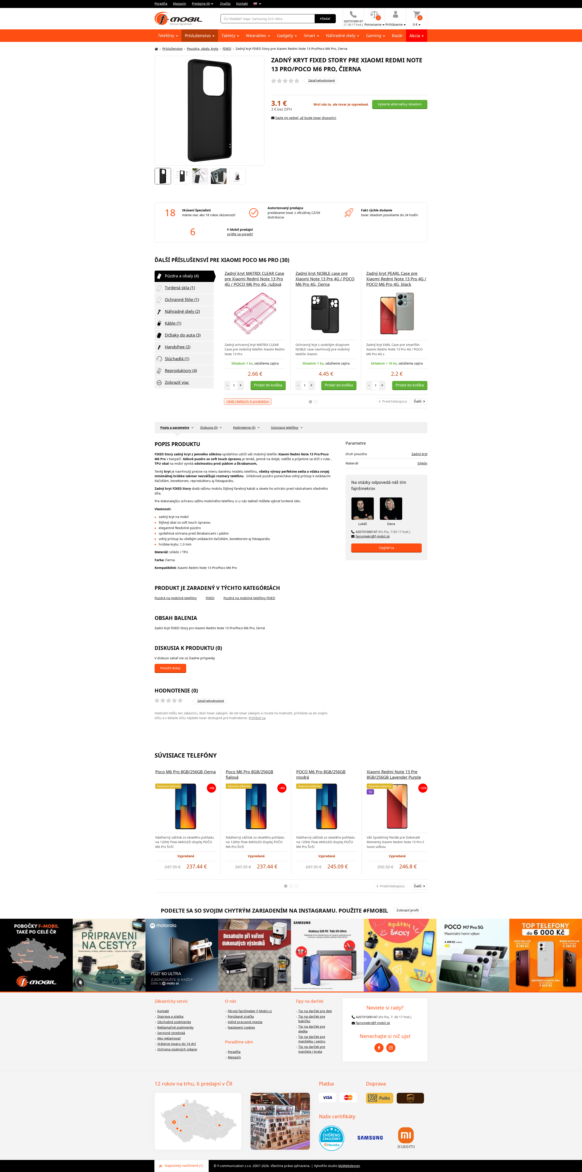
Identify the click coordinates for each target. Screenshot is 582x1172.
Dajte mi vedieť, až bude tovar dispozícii (305, 118)
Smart (310, 35)
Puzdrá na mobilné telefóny (176, 598)
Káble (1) (173, 323)
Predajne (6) (201, 3)
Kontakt (242, 3)
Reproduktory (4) (181, 370)
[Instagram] (390, 1047)
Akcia (415, 35)
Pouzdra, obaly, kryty (202, 48)
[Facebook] (379, 1047)
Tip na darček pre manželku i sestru (311, 1039)
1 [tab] (310, 401)
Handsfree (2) (177, 347)
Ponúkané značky (241, 1016)
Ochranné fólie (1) (182, 299)
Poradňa (161, 3)
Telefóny (166, 35)
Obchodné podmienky (174, 1022)
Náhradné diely (341, 35)
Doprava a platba (170, 1016)
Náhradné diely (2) (182, 311)
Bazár (397, 35)
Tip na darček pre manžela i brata (311, 1049)
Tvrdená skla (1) (180, 287)
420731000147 (383, 532)
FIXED (227, 48)
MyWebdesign (349, 1166)
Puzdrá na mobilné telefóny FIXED (249, 598)
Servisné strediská (171, 1033)
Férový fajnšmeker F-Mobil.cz (250, 1011)
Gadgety (285, 35)
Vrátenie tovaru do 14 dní (176, 1044)
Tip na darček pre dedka (311, 1028)
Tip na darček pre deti (315, 1011)
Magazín (179, 3)
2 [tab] (316, 401)
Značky (225, 3)
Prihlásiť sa (257, 718)
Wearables (256, 35)
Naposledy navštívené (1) (184, 1165)
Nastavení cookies (241, 1027)
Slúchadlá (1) (177, 358)
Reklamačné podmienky (175, 1027)
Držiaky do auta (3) (183, 335)
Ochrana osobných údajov (177, 1049)
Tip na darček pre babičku (311, 1018)
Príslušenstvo (198, 35)
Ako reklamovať (169, 1038)
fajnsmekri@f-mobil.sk (373, 536)
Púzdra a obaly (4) (182, 276)
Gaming (374, 35)
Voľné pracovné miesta (245, 1022)
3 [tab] (296, 886)
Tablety (228, 35)
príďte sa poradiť (240, 234)
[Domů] (155, 48)
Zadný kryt (419, 454)
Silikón (422, 463)
